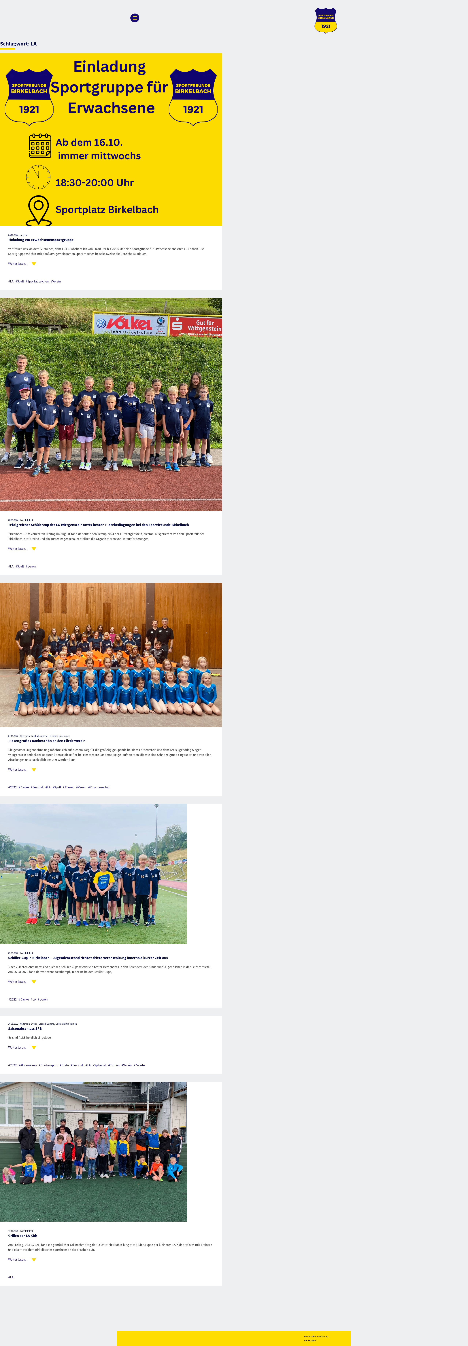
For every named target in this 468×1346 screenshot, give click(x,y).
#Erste (64, 1065)
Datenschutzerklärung (316, 1336)
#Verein (55, 281)
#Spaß (19, 281)
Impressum (310, 1340)
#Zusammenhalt (99, 787)
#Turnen (68, 787)
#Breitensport (48, 1065)
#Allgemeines (27, 1065)
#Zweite (139, 1065)
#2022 (12, 787)
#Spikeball (99, 1065)
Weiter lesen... (17, 263)
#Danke (23, 787)
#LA (11, 281)
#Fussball (37, 787)
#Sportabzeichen (37, 281)
